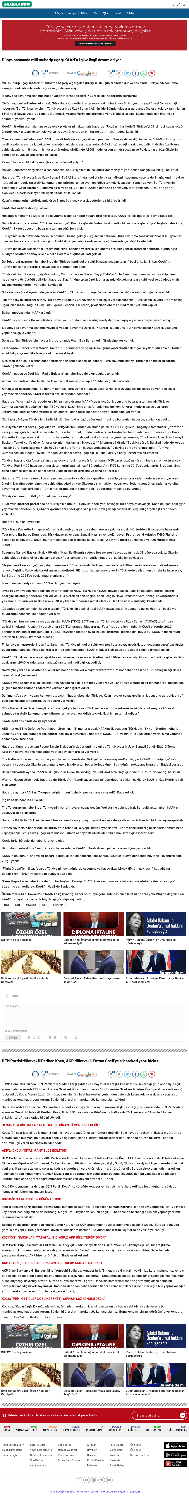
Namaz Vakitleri (26, 1428)
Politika (130, 13)
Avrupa (72, 13)
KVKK (104, 1491)
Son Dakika (36, 1460)
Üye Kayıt (136, 1449)
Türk (44, 904)
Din (95, 13)
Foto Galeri (116, 1444)
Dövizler (92, 1449)
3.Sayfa (59, 13)
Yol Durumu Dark (12, 1449)
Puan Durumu (94, 1428)
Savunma (31, 904)
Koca (59, 1317)
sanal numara (38, 1465)
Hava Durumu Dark (13, 1444)
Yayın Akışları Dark (41, 1449)
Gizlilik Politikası (80, 1491)
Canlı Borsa (64, 1444)
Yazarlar (115, 1455)
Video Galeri (117, 1449)
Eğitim (105, 13)
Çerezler (95, 1491)
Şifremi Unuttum (140, 1455)
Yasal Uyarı (134, 1491)
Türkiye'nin (57, 904)
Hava (6, 904)
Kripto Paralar (177, 1428)
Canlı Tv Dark (38, 1444)
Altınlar (91, 1444)
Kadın (48, 1317)
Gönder (13, 1037)
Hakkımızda (55, 1491)
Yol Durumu (153, 1428)
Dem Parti (19, 1317)
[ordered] (49, 1037)
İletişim (67, 1491)
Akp (6, 1317)
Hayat (118, 13)
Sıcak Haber (117, 1465)
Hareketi (34, 1317)
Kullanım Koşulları (117, 1491)
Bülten (84, 13)
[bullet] (55, 1037)
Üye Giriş (135, 1444)
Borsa (6, 1428)
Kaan (17, 904)
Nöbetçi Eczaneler (41, 1455)
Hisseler (115, 1428)
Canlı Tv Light (10, 1455)
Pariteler (133, 1428)
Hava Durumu (71, 1428)
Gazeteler (50, 1428)
